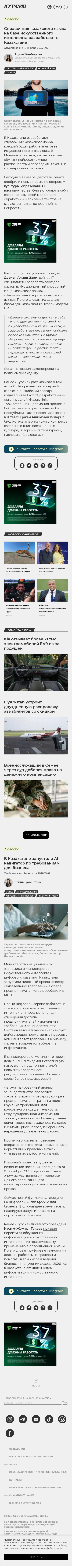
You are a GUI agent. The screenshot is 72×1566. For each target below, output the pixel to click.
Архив (13, 1464)
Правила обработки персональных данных (38, 1472)
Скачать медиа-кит (21, 1495)
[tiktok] (49, 1419)
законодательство (26, 892)
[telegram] (23, 1419)
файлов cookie (54, 1548)
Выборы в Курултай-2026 (25, 1503)
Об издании (17, 1449)
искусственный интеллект (20, 68)
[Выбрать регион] (49, 7)
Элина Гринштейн (28, 882)
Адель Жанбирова (28, 54)
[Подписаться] (65, 1403)
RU (57, 7)
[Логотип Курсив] (15, 6)
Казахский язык (46, 68)
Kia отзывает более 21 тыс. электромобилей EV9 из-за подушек (31, 644)
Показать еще (36, 835)
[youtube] (36, 1419)
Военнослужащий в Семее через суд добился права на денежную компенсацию (33, 770)
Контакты (15, 1480)
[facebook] (10, 1433)
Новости (11, 19)
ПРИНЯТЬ (36, 1557)
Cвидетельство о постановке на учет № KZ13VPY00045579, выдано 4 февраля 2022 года (30, 1532)
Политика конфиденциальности (31, 1456)
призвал (50, 1228)
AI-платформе (37, 1202)
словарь (46, 391)
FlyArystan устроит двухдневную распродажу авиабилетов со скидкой (31, 707)
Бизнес (9, 892)
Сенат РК (10, 72)
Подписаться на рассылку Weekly (28, 1398)
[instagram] (10, 1419)
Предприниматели (48, 896)
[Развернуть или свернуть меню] (65, 7)
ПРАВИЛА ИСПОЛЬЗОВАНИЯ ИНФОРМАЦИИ (35, 1487)
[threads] (62, 1419)
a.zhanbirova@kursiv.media (29, 61)
